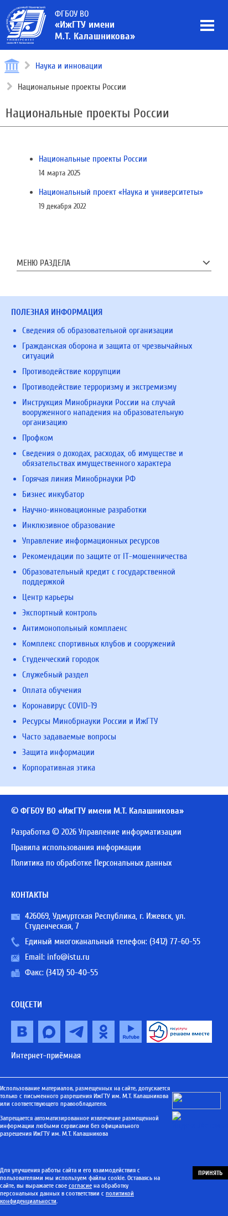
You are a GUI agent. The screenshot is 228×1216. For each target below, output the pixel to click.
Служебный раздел (55, 675)
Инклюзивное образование (68, 525)
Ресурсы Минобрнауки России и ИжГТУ (90, 721)
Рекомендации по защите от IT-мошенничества (104, 556)
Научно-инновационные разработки (84, 510)
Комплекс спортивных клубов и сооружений (98, 644)
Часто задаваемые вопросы (69, 737)
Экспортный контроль (59, 613)
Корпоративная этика (58, 768)
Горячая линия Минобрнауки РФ (79, 479)
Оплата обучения (51, 690)
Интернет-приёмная (46, 1055)
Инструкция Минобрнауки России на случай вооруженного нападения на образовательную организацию (103, 412)
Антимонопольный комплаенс (74, 628)
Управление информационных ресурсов (90, 541)
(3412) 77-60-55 (174, 941)
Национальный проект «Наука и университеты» (121, 192)
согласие (80, 1185)
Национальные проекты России (93, 159)
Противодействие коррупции (71, 371)
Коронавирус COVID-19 (59, 706)
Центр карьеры (48, 597)
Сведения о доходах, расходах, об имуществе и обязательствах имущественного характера (102, 458)
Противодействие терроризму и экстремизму (99, 387)
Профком (37, 438)
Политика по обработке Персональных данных (91, 863)
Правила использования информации (76, 847)
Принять (210, 1173)
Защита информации (58, 752)
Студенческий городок (60, 659)
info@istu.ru (68, 957)
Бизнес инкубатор (53, 494)
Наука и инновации (68, 66)
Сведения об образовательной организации (97, 330)
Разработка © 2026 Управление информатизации (96, 832)
